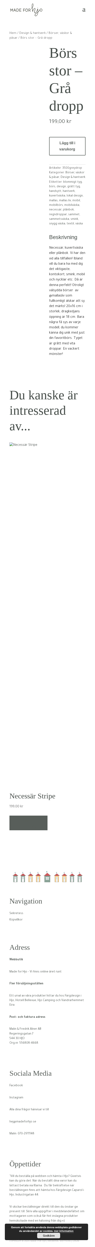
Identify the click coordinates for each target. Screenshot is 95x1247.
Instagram (16, 1098)
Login (76, 1241)
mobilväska (71, 205)
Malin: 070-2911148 (21, 1133)
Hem (12, 33)
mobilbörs (56, 205)
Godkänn (49, 1235)
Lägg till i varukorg (67, 146)
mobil (76, 200)
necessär (55, 210)
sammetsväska (59, 219)
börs (52, 186)
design (61, 186)
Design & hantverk (32, 33)
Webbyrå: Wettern (59, 1241)
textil (70, 224)
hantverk (69, 191)
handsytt (55, 191)
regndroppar (58, 214)
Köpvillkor (16, 920)
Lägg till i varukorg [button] (28, 823)
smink (74, 219)
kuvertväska (57, 196)
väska (79, 224)
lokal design (75, 196)
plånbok (68, 210)
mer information (64, 1231)
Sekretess (16, 913)
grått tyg (73, 186)
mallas (53, 200)
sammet (74, 214)
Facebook (16, 1085)
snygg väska (57, 224)
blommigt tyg (72, 182)
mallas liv (65, 200)
